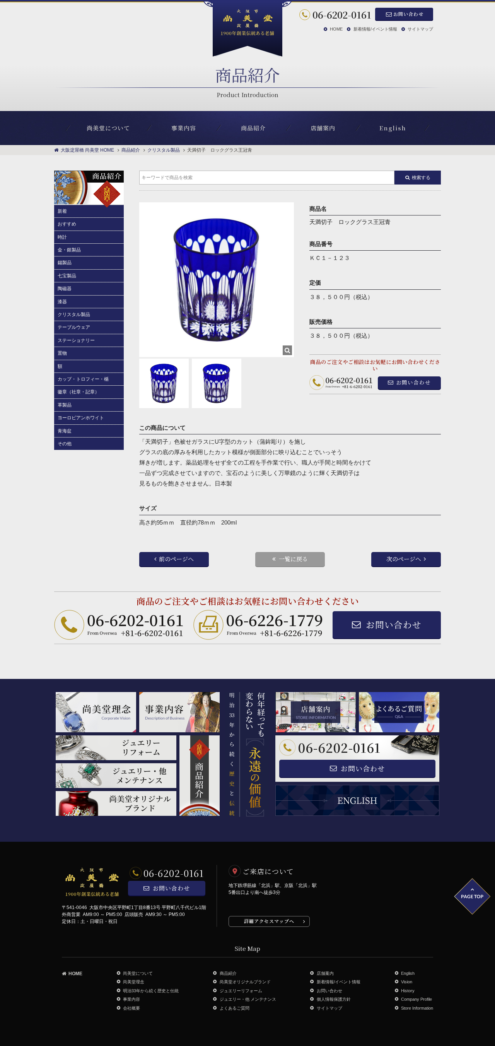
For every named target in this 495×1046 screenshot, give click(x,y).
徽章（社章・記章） (78, 392)
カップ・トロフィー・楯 (83, 379)
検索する (421, 177)
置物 (62, 353)
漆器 (62, 301)
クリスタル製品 (74, 314)
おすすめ (67, 224)
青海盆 (65, 431)
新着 (62, 211)
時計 (62, 237)
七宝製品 (67, 276)
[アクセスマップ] (377, 896)
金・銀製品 (69, 250)
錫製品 (65, 262)
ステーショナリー (76, 340)
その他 (65, 443)
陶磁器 (65, 288)
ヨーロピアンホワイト (81, 417)
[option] (216, 279)
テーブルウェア (74, 327)
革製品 (65, 405)
